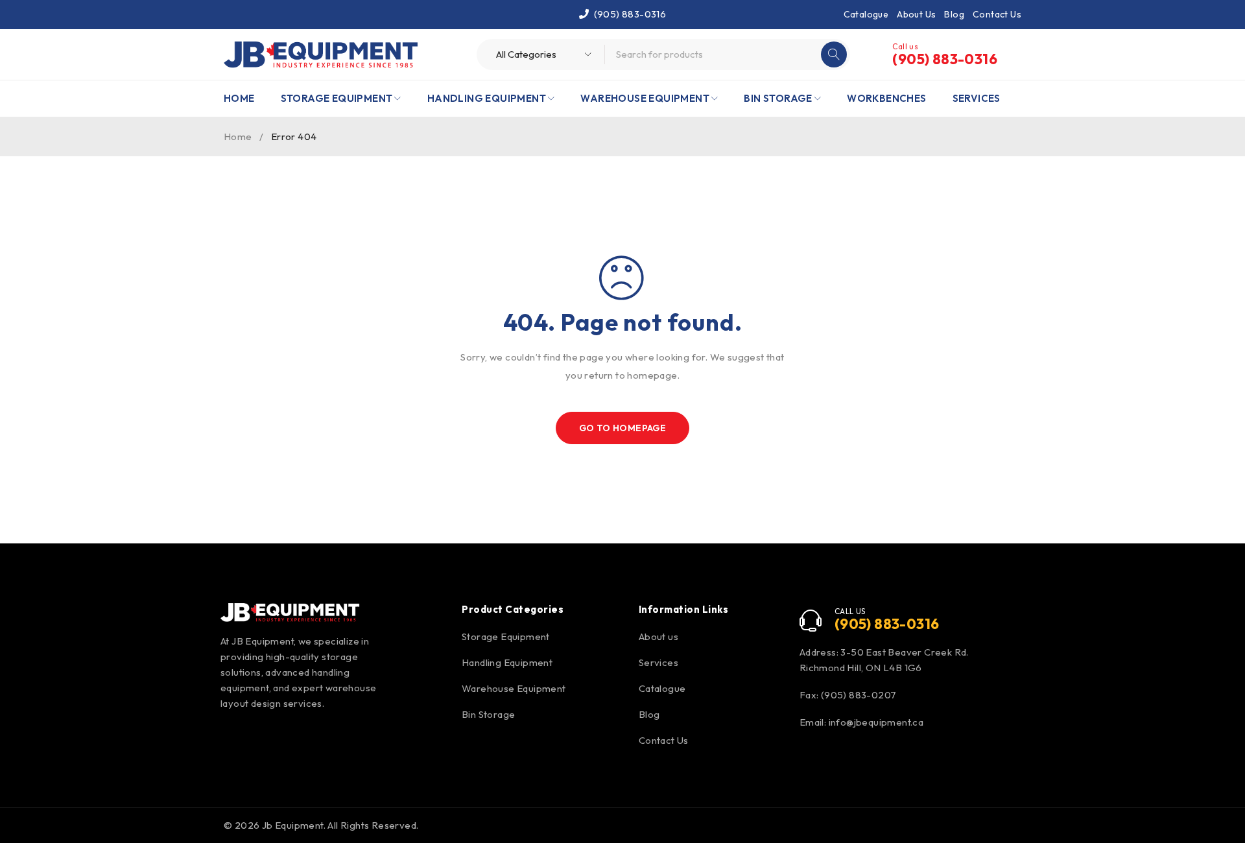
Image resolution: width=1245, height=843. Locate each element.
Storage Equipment (506, 636)
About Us (916, 14)
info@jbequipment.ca (876, 722)
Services (658, 662)
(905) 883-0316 (630, 14)
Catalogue (866, 14)
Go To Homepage (623, 428)
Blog (954, 14)
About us (658, 636)
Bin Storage (488, 714)
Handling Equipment (507, 662)
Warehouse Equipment (514, 688)
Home (238, 136)
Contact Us (997, 14)
